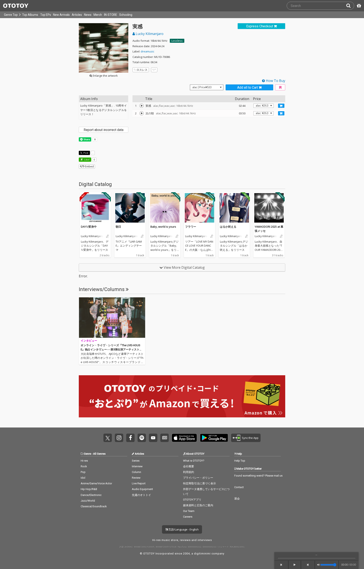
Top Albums (30, 14)
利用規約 (188, 472)
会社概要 (188, 466)
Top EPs (45, 14)
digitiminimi (202, 553)
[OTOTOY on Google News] (164, 438)
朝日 (118, 226)
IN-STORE (110, 14)
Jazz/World (88, 500)
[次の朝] (141, 113)
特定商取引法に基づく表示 (199, 483)
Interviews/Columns (102, 289)
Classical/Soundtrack (94, 506)
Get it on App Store (184, 438)
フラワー (190, 226)
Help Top (239, 460)
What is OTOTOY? (193, 460)
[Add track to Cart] (281, 106)
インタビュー (89, 340)
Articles (77, 14)
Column (136, 472)
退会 (237, 498)
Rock (84, 466)
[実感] (141, 105)
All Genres (99, 453)
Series (135, 460)
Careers (187, 516)
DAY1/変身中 (89, 226)
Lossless (177, 41)
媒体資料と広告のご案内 (198, 505)
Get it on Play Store (214, 438)
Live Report (139, 483)
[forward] (308, 565)
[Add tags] (154, 69)
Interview (137, 466)
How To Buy (275, 80)
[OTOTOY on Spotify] (142, 438)
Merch (98, 14)
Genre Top (11, 14)
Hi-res (84, 460)
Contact (239, 487)
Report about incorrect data (103, 130)
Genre (87, 453)
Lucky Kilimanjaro (149, 33)
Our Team (188, 511)
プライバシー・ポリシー (198, 477)
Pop (83, 472)
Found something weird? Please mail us (258, 475)
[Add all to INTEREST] (280, 87)
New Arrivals (61, 14)
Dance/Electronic (91, 495)
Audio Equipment (142, 489)
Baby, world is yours (163, 226)
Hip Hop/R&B (89, 489)
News (87, 14)
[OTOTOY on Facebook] (130, 438)
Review (136, 477)
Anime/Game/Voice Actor (96, 483)
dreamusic (147, 51)
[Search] (350, 5)
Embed (89, 166)
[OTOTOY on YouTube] (153, 438)
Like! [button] (87, 159)
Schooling (125, 14)
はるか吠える (228, 226)
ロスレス (141, 70)
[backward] (281, 565)
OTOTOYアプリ (192, 499)
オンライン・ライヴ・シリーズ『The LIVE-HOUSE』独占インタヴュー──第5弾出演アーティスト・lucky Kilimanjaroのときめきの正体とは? (112, 349)
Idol (83, 477)
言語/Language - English (183, 529)
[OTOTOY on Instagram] (119, 438)
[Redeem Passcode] (358, 5)
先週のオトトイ (141, 495)
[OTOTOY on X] (107, 438)
